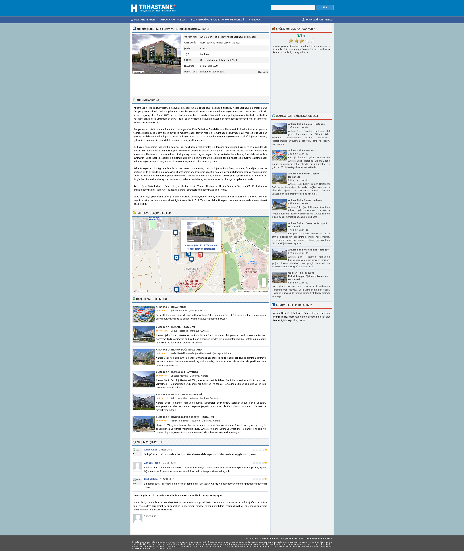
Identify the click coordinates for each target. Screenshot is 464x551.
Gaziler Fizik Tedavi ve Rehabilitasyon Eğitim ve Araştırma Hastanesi (308, 276)
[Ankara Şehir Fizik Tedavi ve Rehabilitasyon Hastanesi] (156, 73)
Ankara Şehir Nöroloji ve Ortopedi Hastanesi (185, 417)
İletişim (315, 538)
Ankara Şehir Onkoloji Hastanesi (177, 372)
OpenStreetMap (261, 291)
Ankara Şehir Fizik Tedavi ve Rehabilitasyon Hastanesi (201, 247)
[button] (200, 255)
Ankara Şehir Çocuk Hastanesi (175, 327)
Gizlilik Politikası (301, 538)
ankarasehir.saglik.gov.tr (212, 71)
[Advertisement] (200, 85)
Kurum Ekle (326, 538)
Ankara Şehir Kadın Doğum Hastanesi (179, 349)
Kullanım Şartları (283, 538)
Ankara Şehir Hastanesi (171, 307)
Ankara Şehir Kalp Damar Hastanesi (179, 394)
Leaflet (240, 291)
